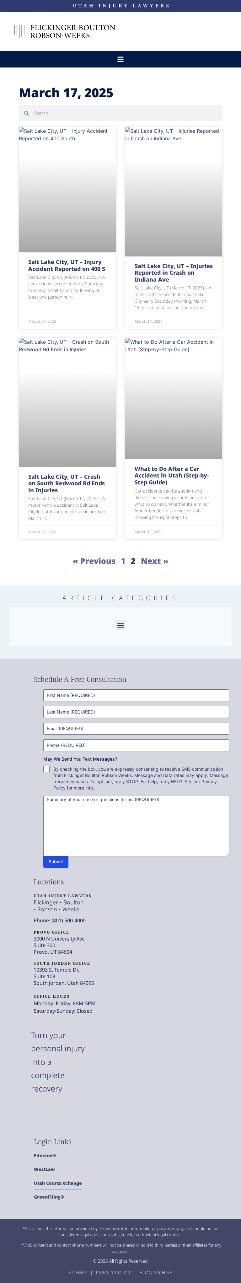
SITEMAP (79, 1272)
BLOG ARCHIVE (156, 1272)
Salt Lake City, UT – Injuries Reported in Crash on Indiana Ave (174, 272)
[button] (120, 59)
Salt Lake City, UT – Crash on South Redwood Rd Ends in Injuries (66, 483)
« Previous (94, 560)
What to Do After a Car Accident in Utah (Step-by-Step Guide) (172, 475)
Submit (56, 861)
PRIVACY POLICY (114, 1272)
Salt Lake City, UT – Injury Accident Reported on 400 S (66, 265)
